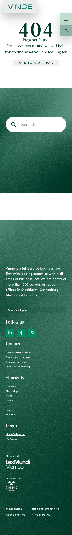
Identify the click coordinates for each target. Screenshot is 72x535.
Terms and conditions (44, 509)
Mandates (11, 414)
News (9, 396)
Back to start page (36, 63)
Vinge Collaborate (15, 434)
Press (8, 405)
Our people (12, 387)
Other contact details (16, 362)
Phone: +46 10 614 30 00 (18, 357)
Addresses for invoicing (18, 367)
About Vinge (12, 391)
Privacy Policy (41, 514)
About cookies (15, 514)
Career (9, 400)
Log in (9, 410)
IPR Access (11, 439)
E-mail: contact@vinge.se (18, 353)
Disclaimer (16, 509)
